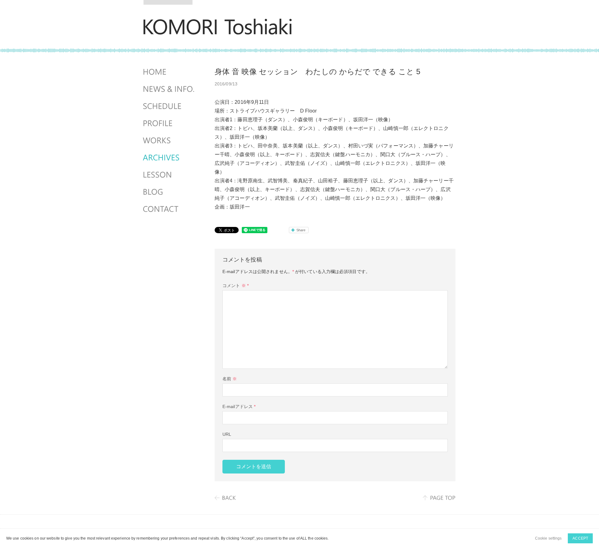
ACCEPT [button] (580, 538)
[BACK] (225, 497)
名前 (229, 379)
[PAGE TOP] (439, 497)
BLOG (169, 192)
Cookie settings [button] (548, 538)
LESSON (169, 175)
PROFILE (169, 123)
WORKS (169, 140)
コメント (235, 285)
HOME (169, 72)
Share (301, 230)
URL (226, 434)
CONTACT (169, 209)
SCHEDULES (169, 106)
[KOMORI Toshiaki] (218, 30)
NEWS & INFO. (169, 89)
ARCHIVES (169, 158)
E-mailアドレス (239, 406)
